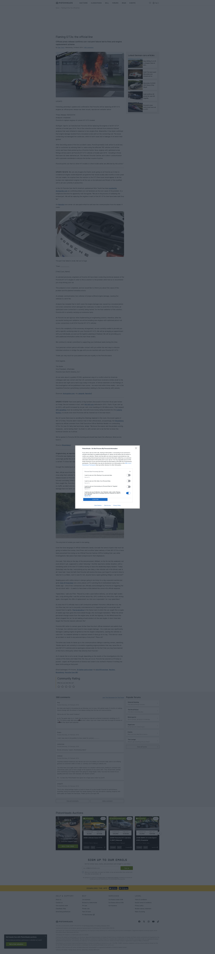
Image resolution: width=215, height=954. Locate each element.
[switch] (128, 475)
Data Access (107, 505)
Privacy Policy (117, 505)
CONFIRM (95, 499)
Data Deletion (98, 505)
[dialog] (107, 477)
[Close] (136, 448)
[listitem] (107, 471)
